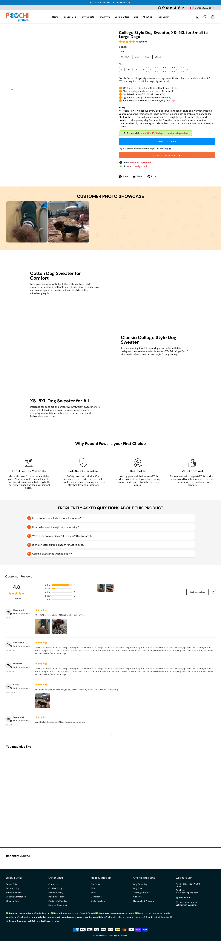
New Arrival (104, 16)
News (93, 892)
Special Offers (122, 16)
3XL (169, 69)
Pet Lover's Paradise (58, 901)
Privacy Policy (12, 888)
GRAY (137, 57)
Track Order (163, 16)
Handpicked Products (143, 901)
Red (147, 57)
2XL (187, 69)
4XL (178, 69)
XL (129, 69)
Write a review (197, 592)
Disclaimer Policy (56, 897)
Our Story (95, 884)
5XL (151, 69)
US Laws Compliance (16, 897)
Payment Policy (55, 892)
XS (160, 69)
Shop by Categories (57, 905)
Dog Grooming (140, 884)
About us (147, 16)
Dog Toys (137, 888)
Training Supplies (141, 892)
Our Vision (53, 884)
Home (55, 16)
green (158, 57)
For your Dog (69, 16)
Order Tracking (98, 901)
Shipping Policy (13, 901)
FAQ (93, 888)
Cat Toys (137, 897)
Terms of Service (14, 892)
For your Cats (87, 16)
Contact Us (96, 897)
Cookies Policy (55, 888)
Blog (136, 16)
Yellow (125, 57)
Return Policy (12, 884)
